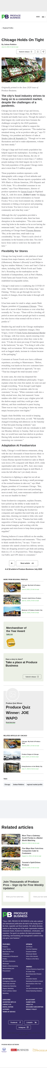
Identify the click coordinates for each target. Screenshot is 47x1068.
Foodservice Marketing (9, 986)
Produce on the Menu (32, 959)
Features (5, 947)
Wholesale (6, 963)
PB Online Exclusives (9, 961)
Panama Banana (33, 230)
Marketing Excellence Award (34, 981)
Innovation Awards (31, 979)
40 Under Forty (30, 971)
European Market (31, 951)
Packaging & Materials (9, 981)
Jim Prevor (29, 947)
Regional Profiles (8, 28)
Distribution (6, 954)
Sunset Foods (26, 191)
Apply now (9, 634)
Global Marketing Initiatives (34, 991)
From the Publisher (31, 949)
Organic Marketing (8, 988)
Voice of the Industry (32, 956)
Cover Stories (7, 949)
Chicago (7, 784)
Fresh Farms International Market (31, 333)
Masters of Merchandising (10, 966)
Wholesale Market (31, 954)
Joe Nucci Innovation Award (34, 988)
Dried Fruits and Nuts (9, 983)
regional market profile (34, 784)
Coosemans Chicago (27, 306)
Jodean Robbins (10, 44)
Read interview (10, 722)
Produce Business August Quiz (35, 969)
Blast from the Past (8, 951)
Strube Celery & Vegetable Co (14, 138)
